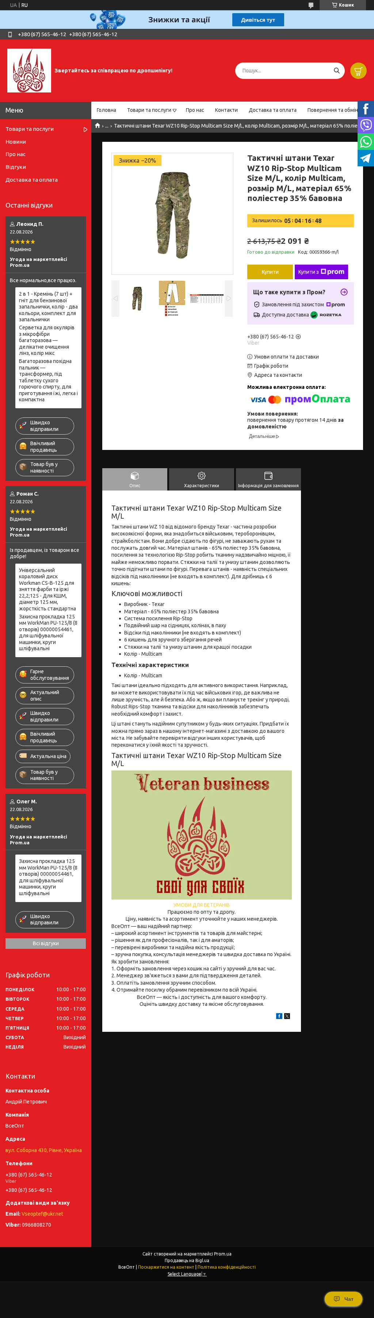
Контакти (226, 110)
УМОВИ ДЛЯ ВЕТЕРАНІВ (201, 905)
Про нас (195, 110)
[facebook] (279, 1017)
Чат (349, 1299)
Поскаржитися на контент (166, 1267)
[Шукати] (336, 71)
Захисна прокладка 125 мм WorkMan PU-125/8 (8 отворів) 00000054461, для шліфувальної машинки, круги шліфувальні (48, 633)
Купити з (308, 272)
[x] (287, 1017)
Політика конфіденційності (227, 1267)
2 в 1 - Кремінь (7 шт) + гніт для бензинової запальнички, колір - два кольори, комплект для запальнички (48, 306)
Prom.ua (223, 1253)
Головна (106, 110)
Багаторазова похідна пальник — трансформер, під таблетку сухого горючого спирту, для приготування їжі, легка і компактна (48, 380)
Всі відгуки (46, 943)
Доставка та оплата (273, 110)
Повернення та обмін (333, 110)
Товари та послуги (149, 110)
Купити (270, 272)
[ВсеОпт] (29, 70)
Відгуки (15, 167)
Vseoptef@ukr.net (42, 1214)
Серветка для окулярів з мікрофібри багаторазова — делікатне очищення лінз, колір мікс (47, 340)
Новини (15, 142)
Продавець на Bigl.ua (187, 1260)
